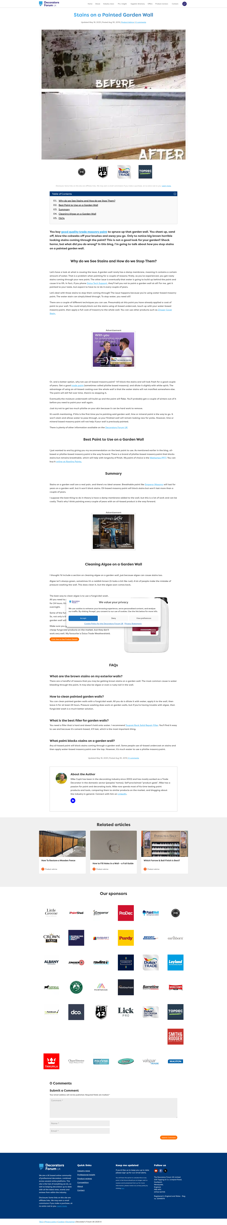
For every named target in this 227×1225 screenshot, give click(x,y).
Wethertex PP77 (158, 457)
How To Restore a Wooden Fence (58, 860)
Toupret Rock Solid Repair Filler (141, 725)
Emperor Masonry (154, 484)
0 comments (140, 22)
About (97, 4)
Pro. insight (122, 4)
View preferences (143, 618)
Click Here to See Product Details (64, 639)
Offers (150, 4)
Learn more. (166, 186)
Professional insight (86, 1175)
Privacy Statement (133, 623)
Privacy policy (51, 1222)
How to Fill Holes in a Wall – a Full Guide (113, 863)
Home (90, 4)
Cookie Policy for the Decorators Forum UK (103, 623)
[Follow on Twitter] (165, 1171)
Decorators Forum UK (116, 427)
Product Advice (127, 22)
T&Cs (41, 1222)
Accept (83, 618)
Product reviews (161, 4)
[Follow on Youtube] (156, 1171)
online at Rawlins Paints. (69, 461)
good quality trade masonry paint (84, 232)
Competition (83, 1182)
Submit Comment (169, 1137)
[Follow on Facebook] (161, 1171)
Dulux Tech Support (97, 283)
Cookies (61, 1222)
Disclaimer (70, 1222)
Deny (113, 618)
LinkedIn (122, 793)
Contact (175, 4)
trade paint (77, 385)
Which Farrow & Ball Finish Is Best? (162, 860)
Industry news (108, 4)
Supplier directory (138, 4)
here (122, 1188)
